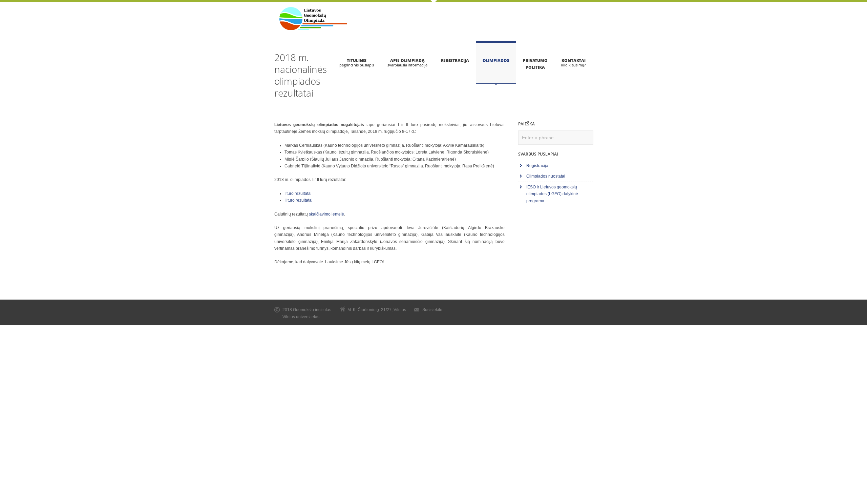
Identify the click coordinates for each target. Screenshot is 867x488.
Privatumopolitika (535, 64)
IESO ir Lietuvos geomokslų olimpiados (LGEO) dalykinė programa (552, 194)
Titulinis (356, 60)
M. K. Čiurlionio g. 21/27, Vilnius (376, 309)
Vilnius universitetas (300, 316)
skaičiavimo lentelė (326, 214)
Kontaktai (574, 60)
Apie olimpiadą (407, 60)
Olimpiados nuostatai (545, 176)
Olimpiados (496, 60)
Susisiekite (432, 309)
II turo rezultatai (298, 200)
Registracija (455, 60)
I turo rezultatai (298, 193)
